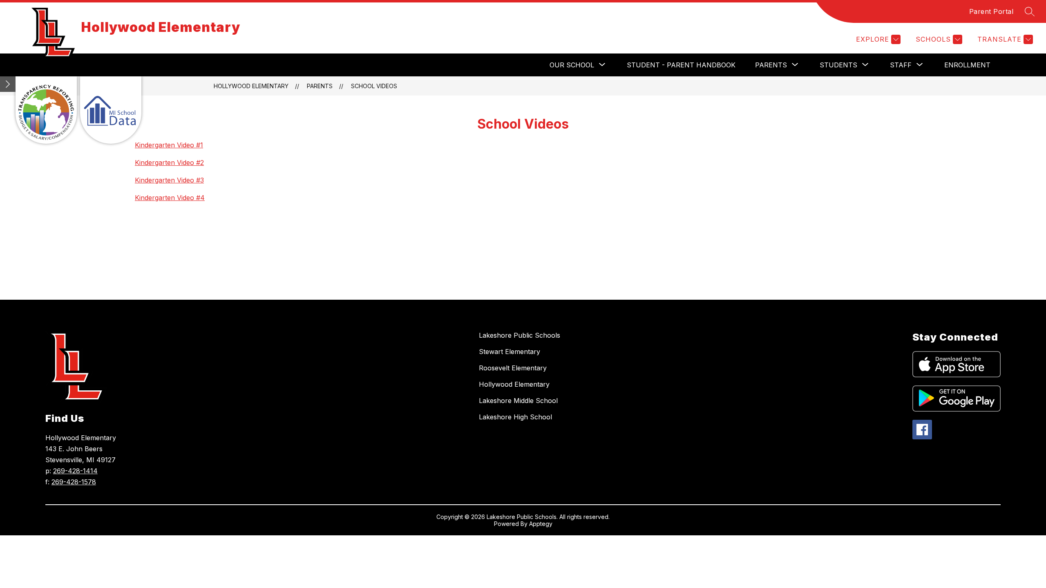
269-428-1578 (73, 482)
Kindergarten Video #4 (170, 198)
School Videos (374, 85)
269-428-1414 (75, 471)
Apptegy (540, 523)
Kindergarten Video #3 (169, 180)
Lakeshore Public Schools (519, 335)
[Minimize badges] (8, 84)
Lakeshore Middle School (518, 400)
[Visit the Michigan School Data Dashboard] (110, 110)
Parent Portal (991, 11)
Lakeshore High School (515, 417)
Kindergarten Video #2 (169, 162)
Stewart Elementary (509, 351)
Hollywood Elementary (251, 85)
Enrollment (967, 65)
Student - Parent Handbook (681, 65)
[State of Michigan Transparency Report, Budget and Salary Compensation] (46, 110)
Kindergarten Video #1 (169, 145)
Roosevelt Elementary (513, 368)
